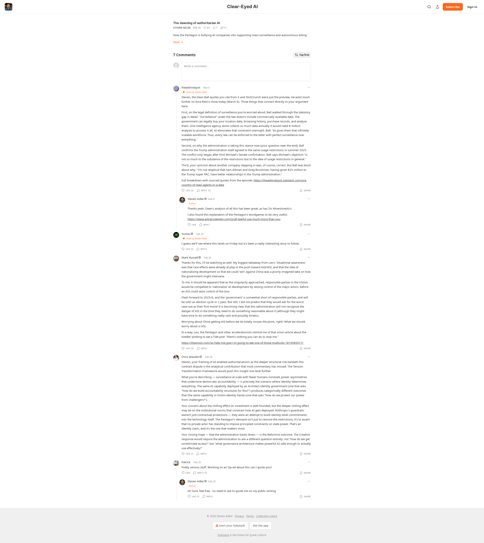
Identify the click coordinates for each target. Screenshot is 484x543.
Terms (250, 516)
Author (192, 203)
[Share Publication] (437, 7)
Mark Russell (190, 257)
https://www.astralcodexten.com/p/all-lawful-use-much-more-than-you (234, 219)
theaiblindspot (191, 87)
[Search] (429, 7)
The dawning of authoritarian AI (196, 23)
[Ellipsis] (309, 87)
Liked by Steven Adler (196, 92)
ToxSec (186, 234)
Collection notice (266, 516)
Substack (223, 535)
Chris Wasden (190, 357)
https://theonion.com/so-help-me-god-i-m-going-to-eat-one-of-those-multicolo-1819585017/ (242, 343)
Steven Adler (182, 27)
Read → (178, 42)
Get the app (260, 525)
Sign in (472, 7)
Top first (304, 55)
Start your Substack (232, 525)
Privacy (239, 516)
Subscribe (453, 7)
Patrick (186, 462)
